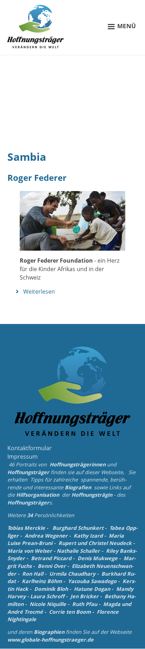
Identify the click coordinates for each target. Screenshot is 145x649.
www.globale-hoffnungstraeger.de (50, 639)
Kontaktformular (29, 448)
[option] (72, 96)
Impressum (22, 456)
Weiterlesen (39, 291)
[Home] (35, 26)
